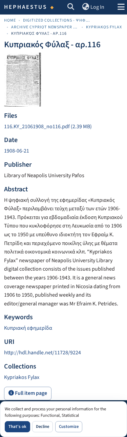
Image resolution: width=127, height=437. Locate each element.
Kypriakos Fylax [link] (104, 27)
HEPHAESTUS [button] (25, 7)
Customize (69, 427)
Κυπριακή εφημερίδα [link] (28, 328)
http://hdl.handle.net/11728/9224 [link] (42, 352)
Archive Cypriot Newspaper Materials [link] (45, 27)
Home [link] (10, 20)
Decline (42, 427)
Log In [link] (97, 7)
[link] (63, 126)
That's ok (17, 427)
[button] (71, 7)
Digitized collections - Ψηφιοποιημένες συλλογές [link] (57, 20)
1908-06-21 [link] (16, 151)
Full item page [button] (30, 393)
